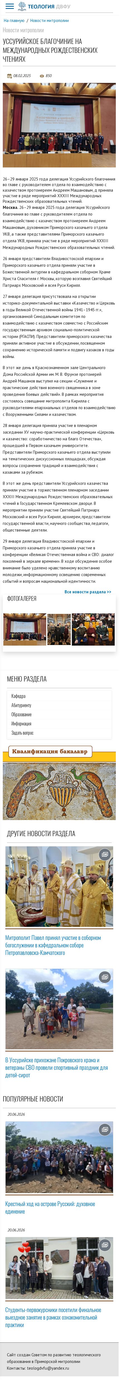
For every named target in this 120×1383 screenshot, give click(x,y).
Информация (21, 724)
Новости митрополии (49, 20)
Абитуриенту (21, 705)
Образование (21, 714)
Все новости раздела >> (88, 591)
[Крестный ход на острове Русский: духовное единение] (59, 1157)
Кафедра (18, 696)
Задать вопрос (22, 733)
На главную (14, 20)
